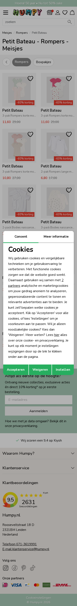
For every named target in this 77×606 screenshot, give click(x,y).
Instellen (63, 370)
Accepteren (16, 370)
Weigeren (40, 370)
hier (56, 335)
